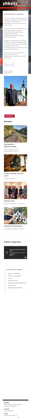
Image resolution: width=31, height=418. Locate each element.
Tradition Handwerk (14, 276)
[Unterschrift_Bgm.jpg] (15, 64)
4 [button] (25, 183)
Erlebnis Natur (12, 280)
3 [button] (24, 183)
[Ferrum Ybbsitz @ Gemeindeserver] (12, 3)
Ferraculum (11, 285)
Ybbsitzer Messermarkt (15, 288)
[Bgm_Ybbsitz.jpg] (15, 91)
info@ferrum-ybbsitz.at (10, 415)
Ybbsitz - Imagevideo (14, 273)
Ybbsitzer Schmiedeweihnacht (17, 283)
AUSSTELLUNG (9, 201)
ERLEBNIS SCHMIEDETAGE (13, 226)
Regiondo (9, 116)
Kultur (10, 278)
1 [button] (21, 183)
